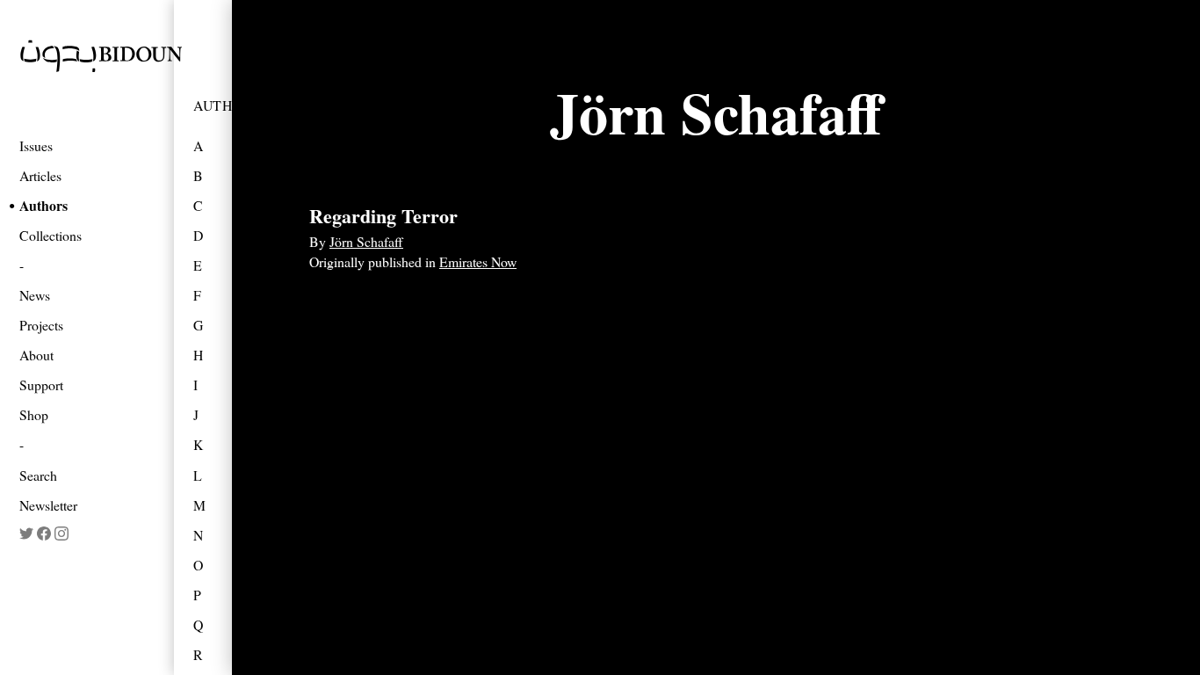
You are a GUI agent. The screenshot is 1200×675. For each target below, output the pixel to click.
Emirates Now (478, 261)
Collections (50, 235)
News (34, 295)
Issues (36, 145)
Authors (43, 205)
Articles (40, 175)
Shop (33, 414)
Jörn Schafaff (366, 241)
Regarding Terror (383, 215)
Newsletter (48, 505)
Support (41, 384)
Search (38, 475)
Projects (41, 325)
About (36, 354)
